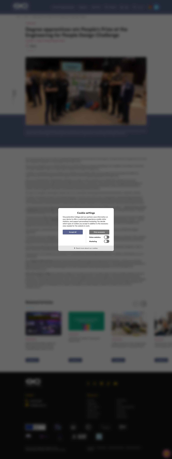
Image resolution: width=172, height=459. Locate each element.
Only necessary (99, 232)
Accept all (72, 232)
